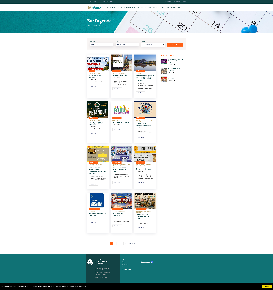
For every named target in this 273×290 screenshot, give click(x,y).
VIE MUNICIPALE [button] (111, 7)
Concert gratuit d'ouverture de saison (143, 124)
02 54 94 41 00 (92, 1)
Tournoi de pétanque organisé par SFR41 (96, 123)
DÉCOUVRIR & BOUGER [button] (173, 7)
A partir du (92, 41)
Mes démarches (176, 1)
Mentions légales (126, 269)
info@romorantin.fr (102, 277)
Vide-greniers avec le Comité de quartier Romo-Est (143, 216)
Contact (184, 1)
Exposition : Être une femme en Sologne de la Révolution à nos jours (177, 60)
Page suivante (133, 243)
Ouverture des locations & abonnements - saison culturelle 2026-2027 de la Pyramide (145, 78)
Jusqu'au (118, 41)
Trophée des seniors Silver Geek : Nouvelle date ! (119, 169)
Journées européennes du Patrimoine (97, 214)
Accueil (88, 25)
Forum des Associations (120, 122)
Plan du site (125, 267)
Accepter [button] (267, 286)
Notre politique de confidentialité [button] (77, 286)
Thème (143, 41)
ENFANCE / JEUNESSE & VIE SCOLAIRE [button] (128, 7)
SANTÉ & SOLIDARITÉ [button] (159, 7)
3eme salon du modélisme (117, 214)
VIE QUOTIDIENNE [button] (146, 7)
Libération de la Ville (119, 75)
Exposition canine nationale (95, 76)
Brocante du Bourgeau (143, 169)
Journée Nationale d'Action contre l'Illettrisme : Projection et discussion (97, 170)
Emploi (123, 262)
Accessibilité (168, 1)
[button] (185, 7)
